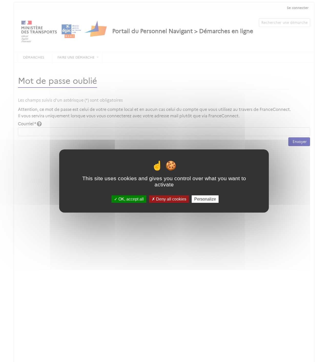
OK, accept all (130, 199)
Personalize (205, 199)
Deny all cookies (170, 199)
